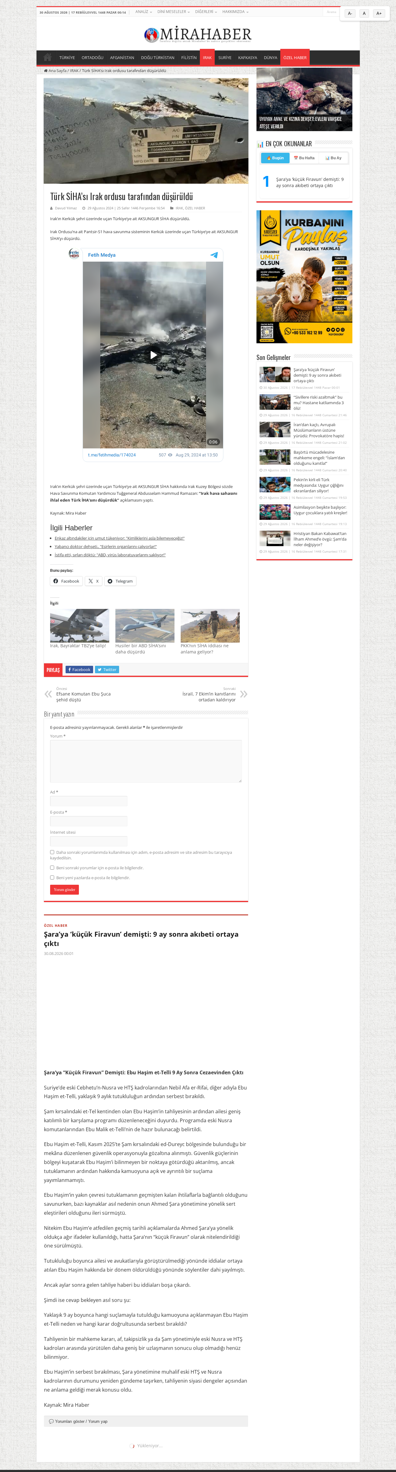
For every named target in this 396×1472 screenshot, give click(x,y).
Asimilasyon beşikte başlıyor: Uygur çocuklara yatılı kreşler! (320, 510)
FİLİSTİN (189, 57)
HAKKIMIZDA (233, 11)
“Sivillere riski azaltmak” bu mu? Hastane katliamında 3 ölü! (319, 402)
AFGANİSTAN (122, 57)
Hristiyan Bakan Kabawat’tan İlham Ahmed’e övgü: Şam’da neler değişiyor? (320, 539)
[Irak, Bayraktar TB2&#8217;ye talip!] (79, 626)
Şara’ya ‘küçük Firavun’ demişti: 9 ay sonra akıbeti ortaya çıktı (141, 938)
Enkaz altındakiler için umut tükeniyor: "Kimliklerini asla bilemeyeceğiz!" (120, 538)
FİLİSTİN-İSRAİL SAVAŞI (67, 1450)
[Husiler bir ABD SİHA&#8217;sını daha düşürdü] (144, 626)
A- (350, 13)
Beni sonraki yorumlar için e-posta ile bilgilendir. (100, 868)
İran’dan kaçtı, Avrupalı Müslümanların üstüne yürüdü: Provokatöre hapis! (319, 430)
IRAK (207, 57)
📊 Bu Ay (333, 158)
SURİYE (224, 57)
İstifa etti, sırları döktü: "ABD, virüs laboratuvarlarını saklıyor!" (110, 555)
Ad (54, 792)
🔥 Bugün (275, 158)
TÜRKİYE (67, 57)
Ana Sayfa (57, 70)
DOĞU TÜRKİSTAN (157, 57)
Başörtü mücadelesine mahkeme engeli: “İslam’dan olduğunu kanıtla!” (319, 457)
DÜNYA (270, 57)
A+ (379, 13)
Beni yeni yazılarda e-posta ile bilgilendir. (93, 877)
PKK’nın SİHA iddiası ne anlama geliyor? (205, 649)
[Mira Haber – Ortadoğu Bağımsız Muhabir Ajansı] (198, 32)
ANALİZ (142, 11)
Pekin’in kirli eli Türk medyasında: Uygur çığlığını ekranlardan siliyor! (318, 485)
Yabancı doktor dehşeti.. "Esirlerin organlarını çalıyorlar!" (106, 546)
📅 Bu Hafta (304, 158)
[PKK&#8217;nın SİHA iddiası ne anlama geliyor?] (210, 626)
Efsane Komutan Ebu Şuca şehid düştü (83, 694)
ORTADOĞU (92, 57)
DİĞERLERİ (204, 11)
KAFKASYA (247, 57)
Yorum (58, 736)
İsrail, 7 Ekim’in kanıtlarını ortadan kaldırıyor (209, 694)
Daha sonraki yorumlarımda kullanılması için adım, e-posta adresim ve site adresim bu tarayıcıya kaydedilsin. (141, 855)
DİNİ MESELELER (171, 11)
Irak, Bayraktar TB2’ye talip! (78, 645)
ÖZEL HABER (295, 57)
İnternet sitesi (62, 832)
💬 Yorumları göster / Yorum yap (78, 1421)
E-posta (58, 812)
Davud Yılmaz (66, 208)
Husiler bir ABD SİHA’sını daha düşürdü (140, 649)
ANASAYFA (48, 56)
